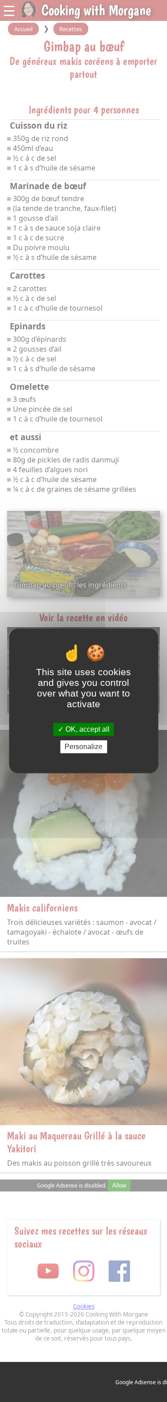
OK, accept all (87, 729)
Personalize (83, 747)
